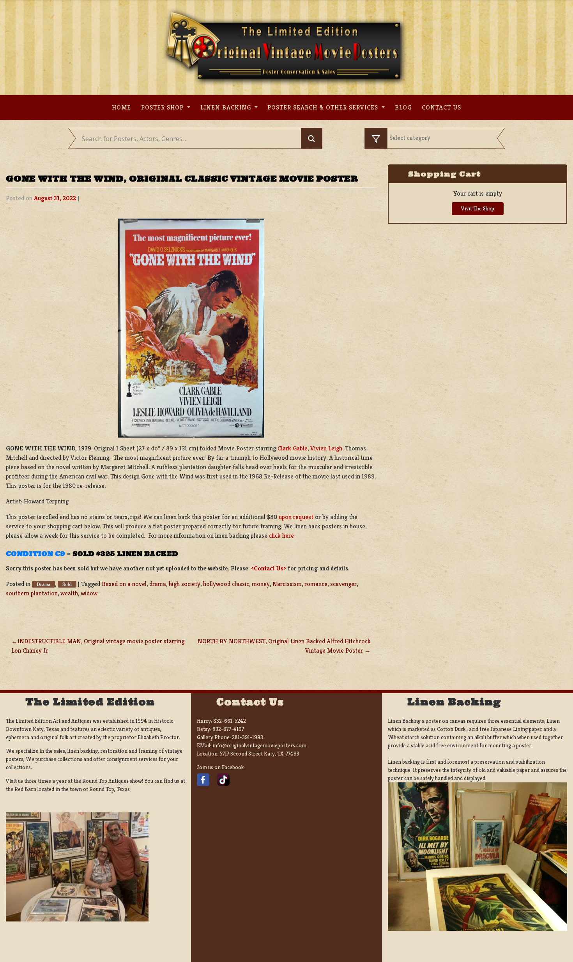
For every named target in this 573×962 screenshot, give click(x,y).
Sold (67, 584)
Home (121, 107)
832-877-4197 (228, 729)
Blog (403, 107)
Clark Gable (293, 448)
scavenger (343, 584)
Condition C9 (35, 554)
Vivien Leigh (326, 448)
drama (157, 584)
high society (184, 584)
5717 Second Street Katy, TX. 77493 (259, 753)
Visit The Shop (477, 208)
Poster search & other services (323, 107)
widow (89, 593)
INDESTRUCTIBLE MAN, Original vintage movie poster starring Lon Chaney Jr (97, 646)
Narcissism (287, 584)
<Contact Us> (268, 568)
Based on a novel (124, 584)
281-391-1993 (247, 737)
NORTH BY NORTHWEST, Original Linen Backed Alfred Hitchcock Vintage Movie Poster (284, 646)
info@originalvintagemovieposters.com (259, 745)
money (261, 584)
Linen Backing (226, 107)
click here (281, 535)
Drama (43, 584)
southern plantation (32, 593)
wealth (69, 593)
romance (315, 584)
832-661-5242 (229, 720)
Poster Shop (163, 107)
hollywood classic (226, 584)
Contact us (441, 107)
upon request (296, 517)
